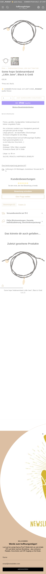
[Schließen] (43, 434)
